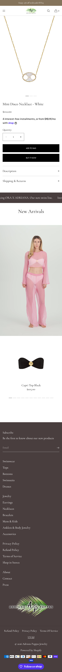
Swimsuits (9, 480)
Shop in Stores (11, 562)
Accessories (9, 534)
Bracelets (8, 515)
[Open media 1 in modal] (31, 55)
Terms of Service (12, 556)
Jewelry (7, 496)
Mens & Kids (10, 521)
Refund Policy (11, 550)
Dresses (7, 486)
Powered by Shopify (31, 650)
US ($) (31, 637)
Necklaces (8, 509)
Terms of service (49, 630)
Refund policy (11, 630)
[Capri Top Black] (31, 363)
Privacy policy (29, 630)
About (6, 572)
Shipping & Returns (14, 181)
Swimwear (9, 461)
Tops (5, 467)
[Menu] (7, 11)
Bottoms (8, 474)
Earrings (8, 502)
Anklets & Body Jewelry (16, 527)
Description (9, 171)
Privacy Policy (11, 543)
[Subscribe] (55, 448)
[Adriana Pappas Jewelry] (31, 11)
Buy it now (31, 158)
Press (6, 585)
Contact (7, 578)
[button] (48, 11)
